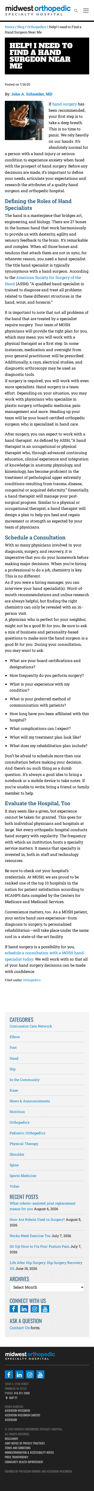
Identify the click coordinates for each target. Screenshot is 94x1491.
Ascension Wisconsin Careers (22, 1415)
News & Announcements (30, 1101)
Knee (14, 1090)
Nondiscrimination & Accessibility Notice (29, 1452)
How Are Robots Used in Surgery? (37, 1219)
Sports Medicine (23, 1175)
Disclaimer (11, 1438)
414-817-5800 (21, 1393)
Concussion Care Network (31, 1026)
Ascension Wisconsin (17, 1410)
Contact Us (20, 1327)
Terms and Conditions (18, 1448)
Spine (14, 1165)
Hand (14, 1058)
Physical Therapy (24, 1143)
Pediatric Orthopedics (27, 1133)
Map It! (12, 1398)
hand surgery (64, 103)
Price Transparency (16, 1457)
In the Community (25, 1079)
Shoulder (17, 1154)
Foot (13, 1047)
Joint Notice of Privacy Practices (25, 1443)
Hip (12, 1069)
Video (14, 1186)
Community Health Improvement (24, 1462)
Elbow (15, 1036)
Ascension (11, 1420)
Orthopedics (31, 980)
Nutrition (17, 1111)
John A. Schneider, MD (31, 93)
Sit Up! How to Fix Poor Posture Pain (39, 1246)
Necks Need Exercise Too (30, 1235)
